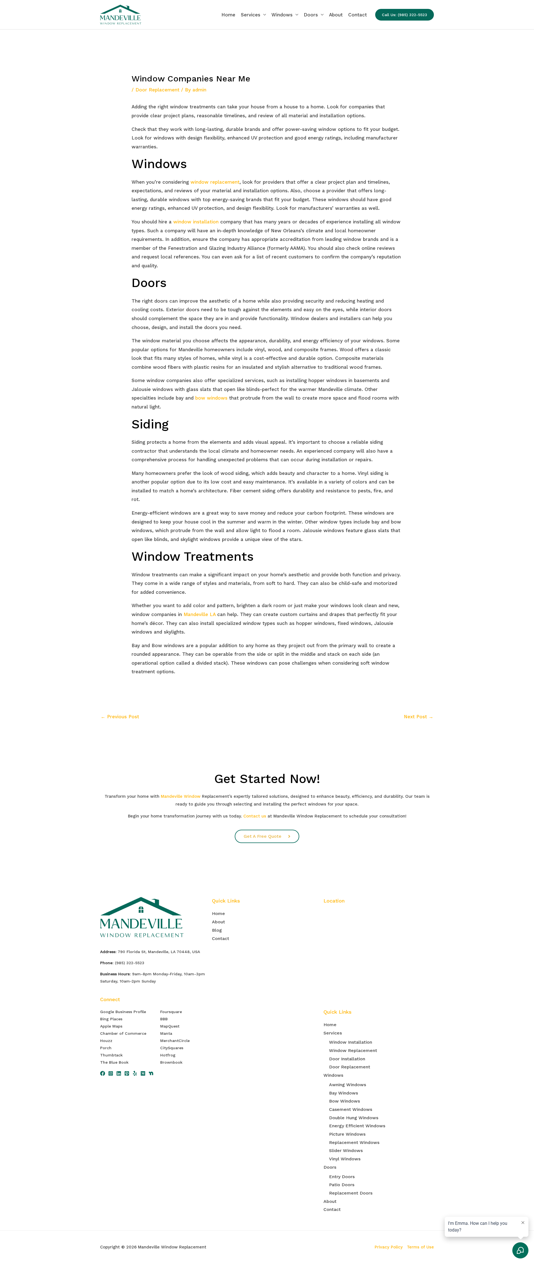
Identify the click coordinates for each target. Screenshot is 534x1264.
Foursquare (171, 1011)
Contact (357, 15)
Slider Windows (346, 1150)
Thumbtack (111, 1055)
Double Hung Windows (353, 1117)
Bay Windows (343, 1093)
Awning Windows (347, 1084)
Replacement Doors (350, 1193)
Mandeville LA (200, 614)
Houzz (106, 1040)
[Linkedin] (118, 1073)
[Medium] (142, 1073)
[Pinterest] (126, 1073)
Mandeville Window (181, 796)
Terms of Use (420, 1247)
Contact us (254, 816)
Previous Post (120, 716)
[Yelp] (134, 1073)
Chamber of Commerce (123, 1033)
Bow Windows (344, 1101)
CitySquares (171, 1048)
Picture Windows (347, 1134)
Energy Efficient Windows (357, 1125)
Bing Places (111, 1019)
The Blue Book (114, 1062)
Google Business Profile (123, 1011)
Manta (166, 1033)
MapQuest (169, 1026)
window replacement (215, 182)
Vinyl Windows (344, 1158)
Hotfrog (167, 1055)
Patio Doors (341, 1184)
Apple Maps (111, 1026)
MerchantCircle (175, 1040)
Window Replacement (353, 1050)
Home (228, 15)
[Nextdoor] (151, 1073)
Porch (106, 1048)
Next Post (418, 716)
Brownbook (171, 1062)
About (336, 15)
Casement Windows (350, 1109)
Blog (217, 930)
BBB (164, 1019)
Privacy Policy (389, 1247)
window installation (196, 222)
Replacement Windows (354, 1142)
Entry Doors (342, 1176)
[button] (404, 15)
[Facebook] (102, 1073)
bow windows (211, 398)
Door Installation (347, 1058)
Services (250, 15)
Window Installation (350, 1042)
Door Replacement (157, 90)
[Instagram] (110, 1073)
